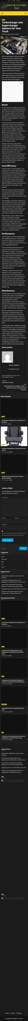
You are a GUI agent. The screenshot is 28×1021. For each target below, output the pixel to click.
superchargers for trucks (10, 375)
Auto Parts (4, 559)
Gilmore (9, 424)
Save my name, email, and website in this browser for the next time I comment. (14, 534)
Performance (9, 91)
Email (17, 518)
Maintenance (9, 94)
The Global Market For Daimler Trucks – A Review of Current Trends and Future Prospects (15, 386)
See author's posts (14, 369)
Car (2, 564)
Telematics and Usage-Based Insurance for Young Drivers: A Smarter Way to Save (12, 592)
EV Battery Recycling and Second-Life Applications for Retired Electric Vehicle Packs (13, 581)
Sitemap (18, 0)
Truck (3, 19)
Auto (2, 556)
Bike (2, 561)
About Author (14, 96)
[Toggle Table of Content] (20, 83)
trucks (18, 375)
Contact (13, 0)
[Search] (26, 13)
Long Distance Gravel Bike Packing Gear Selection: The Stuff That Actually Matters (12, 585)
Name (4, 518)
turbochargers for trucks (7, 377)
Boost (7, 86)
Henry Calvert (15, 34)
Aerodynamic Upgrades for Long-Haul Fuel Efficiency (12, 576)
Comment (5, 497)
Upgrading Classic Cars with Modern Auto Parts (13, 589)
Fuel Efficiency (10, 88)
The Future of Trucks (7, 381)
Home (9, 0)
